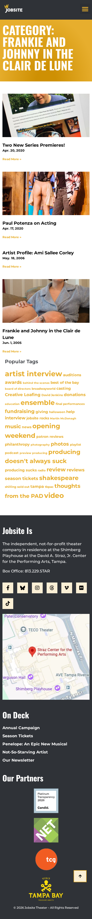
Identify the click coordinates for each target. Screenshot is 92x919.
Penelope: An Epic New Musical (34, 744)
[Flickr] (81, 587)
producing (39, 453)
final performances (70, 404)
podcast (12, 453)
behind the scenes (36, 383)
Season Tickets (17, 736)
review (56, 469)
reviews (76, 470)
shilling (10, 487)
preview (25, 453)
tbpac (49, 487)
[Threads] (52, 587)
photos (60, 444)
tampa (37, 486)
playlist (75, 444)
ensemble (38, 403)
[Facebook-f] (7, 587)
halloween (57, 412)
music (13, 426)
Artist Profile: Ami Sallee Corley (38, 253)
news (26, 427)
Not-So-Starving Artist (25, 752)
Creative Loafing (22, 394)
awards (13, 382)
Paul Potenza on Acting (29, 223)
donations (75, 394)
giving (42, 411)
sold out (23, 487)
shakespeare (59, 477)
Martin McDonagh (63, 418)
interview (15, 417)
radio (42, 470)
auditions (72, 375)
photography (40, 444)
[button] (85, 9)
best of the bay (65, 382)
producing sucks (21, 470)
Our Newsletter (18, 760)
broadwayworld (43, 388)
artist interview (33, 373)
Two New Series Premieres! (33, 145)
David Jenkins (52, 395)
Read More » (11, 159)
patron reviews (49, 437)
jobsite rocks (37, 418)
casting (63, 388)
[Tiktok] (7, 603)
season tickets (21, 478)
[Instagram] (37, 587)
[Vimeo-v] (66, 587)
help (70, 411)
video (54, 495)
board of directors (18, 388)
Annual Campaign (21, 727)
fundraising (20, 411)
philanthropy (17, 444)
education (12, 404)
